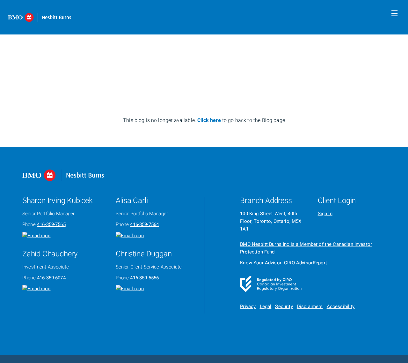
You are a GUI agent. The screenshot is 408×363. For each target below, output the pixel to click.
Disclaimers (310, 306)
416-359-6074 (51, 277)
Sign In (325, 213)
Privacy (248, 306)
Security (284, 306)
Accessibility (341, 306)
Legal (266, 306)
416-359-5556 (144, 277)
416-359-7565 (51, 224)
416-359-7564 (144, 224)
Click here (209, 120)
